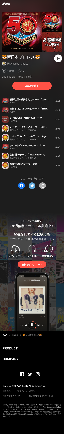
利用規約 (7, 391)
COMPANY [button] (11, 359)
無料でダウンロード (32, 264)
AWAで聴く (32, 86)
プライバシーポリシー (27, 391)
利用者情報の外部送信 (12, 395)
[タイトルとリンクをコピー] (42, 185)
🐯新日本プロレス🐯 (32, 334)
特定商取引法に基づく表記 (41, 395)
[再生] (58, 58)
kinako (24, 63)
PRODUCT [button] (10, 348)
